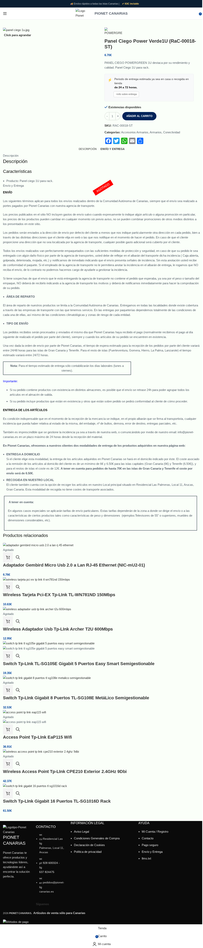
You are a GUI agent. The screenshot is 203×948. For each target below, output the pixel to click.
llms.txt (146, 858)
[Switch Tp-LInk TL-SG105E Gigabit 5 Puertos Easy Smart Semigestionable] (49, 643)
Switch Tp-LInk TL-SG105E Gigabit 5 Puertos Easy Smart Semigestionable (78, 663)
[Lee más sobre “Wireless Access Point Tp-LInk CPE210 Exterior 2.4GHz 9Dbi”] (8, 764)
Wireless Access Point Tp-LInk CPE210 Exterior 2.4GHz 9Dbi (65, 771)
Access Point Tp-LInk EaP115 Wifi (37, 737)
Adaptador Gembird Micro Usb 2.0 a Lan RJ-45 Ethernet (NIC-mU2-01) (74, 565)
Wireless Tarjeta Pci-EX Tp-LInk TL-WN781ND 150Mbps (59, 594)
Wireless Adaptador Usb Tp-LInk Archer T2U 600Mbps (58, 629)
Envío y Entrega (152, 851)
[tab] (88, 149)
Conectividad (171, 132)
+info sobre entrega (126, 94)
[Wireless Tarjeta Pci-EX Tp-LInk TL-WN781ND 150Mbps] (36, 579)
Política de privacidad (88, 851)
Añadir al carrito (139, 116)
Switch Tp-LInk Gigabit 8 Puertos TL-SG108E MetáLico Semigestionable (76, 697)
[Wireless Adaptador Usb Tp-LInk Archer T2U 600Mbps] (37, 609)
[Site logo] (83, 13)
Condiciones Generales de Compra (97, 838)
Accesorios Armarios (134, 132)
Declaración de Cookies (89, 845)
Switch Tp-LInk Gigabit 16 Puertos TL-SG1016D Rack (57, 801)
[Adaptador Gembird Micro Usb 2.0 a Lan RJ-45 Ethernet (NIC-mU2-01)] (38, 545)
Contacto (147, 838)
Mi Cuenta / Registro (155, 831)
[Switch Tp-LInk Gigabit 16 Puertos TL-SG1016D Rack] (35, 785)
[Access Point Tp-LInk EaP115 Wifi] (24, 712)
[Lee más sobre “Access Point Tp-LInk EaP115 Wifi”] (8, 729)
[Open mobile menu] (5, 13)
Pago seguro (150, 845)
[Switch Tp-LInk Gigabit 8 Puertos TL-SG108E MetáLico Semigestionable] (47, 677)
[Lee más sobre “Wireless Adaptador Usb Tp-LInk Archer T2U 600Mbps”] (8, 621)
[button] (8, 587)
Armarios (156, 132)
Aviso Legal (81, 831)
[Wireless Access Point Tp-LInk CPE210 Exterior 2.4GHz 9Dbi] (41, 751)
